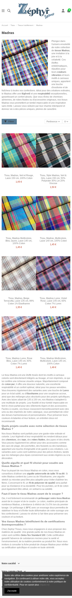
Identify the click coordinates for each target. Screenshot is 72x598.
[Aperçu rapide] (23, 171)
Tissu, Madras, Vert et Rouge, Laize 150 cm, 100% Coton (19, 176)
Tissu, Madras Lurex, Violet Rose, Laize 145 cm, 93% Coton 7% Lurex (53, 301)
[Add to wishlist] (14, 171)
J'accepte (12, 591)
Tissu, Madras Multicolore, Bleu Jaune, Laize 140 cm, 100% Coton (19, 241)
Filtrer (11, 121)
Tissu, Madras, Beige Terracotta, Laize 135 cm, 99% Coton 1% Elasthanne (19, 301)
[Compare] (18, 171)
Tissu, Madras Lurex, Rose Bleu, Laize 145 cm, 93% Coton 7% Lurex (19, 361)
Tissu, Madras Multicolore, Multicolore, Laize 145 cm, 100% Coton (53, 361)
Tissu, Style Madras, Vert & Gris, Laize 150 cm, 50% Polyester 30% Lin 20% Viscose (53, 179)
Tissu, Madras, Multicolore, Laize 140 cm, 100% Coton (53, 239)
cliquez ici (44, 584)
